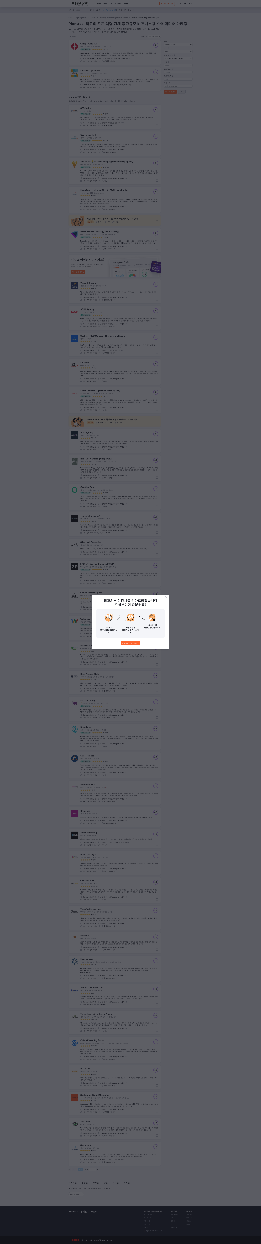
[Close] (166, 597)
